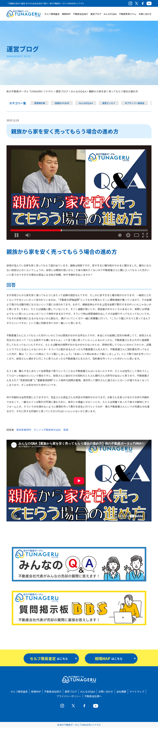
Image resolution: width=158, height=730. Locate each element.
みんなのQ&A (110, 13)
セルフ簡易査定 (52, 13)
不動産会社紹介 (80, 13)
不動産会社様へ (93, 696)
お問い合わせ (145, 13)
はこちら (49, 658)
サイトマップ (136, 691)
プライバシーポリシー (68, 696)
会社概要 (121, 691)
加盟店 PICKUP (62, 103)
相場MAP (66, 13)
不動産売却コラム (127, 13)
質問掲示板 (39, 103)
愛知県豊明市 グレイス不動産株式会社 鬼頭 (42, 430)
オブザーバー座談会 (134, 103)
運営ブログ (95, 13)
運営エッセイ (108, 103)
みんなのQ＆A (86, 103)
